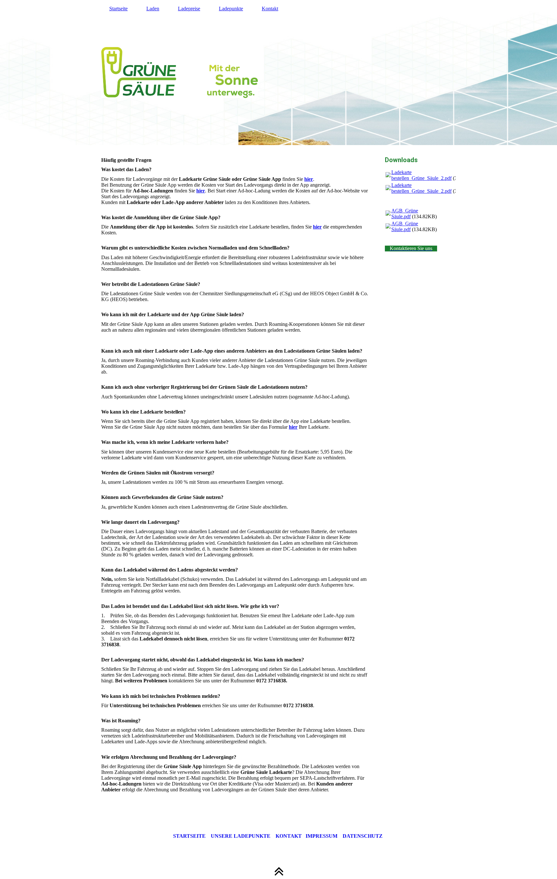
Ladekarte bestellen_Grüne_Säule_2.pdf (421, 175)
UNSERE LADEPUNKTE (240, 836)
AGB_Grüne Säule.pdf (404, 213)
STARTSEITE (189, 836)
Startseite (118, 8)
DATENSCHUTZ (363, 836)
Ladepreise (189, 8)
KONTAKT (291, 836)
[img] (278, 72)
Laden (152, 8)
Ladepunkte (231, 8)
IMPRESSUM (321, 836)
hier (308, 179)
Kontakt (270, 8)
